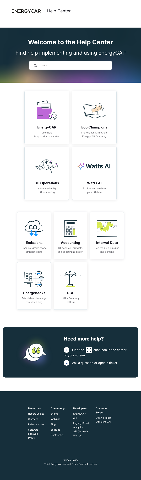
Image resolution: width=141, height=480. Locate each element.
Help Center (59, 11)
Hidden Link (46, 93)
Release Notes (36, 424)
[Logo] (27, 11)
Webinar (55, 418)
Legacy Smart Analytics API (81, 427)
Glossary (33, 418)
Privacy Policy (70, 459)
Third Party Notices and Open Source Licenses (70, 464)
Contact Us (57, 434)
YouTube (55, 429)
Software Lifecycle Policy (33, 433)
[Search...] (35, 65)
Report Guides (36, 413)
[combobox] (75, 65)
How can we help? (70, 47)
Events (54, 413)
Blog (53, 424)
